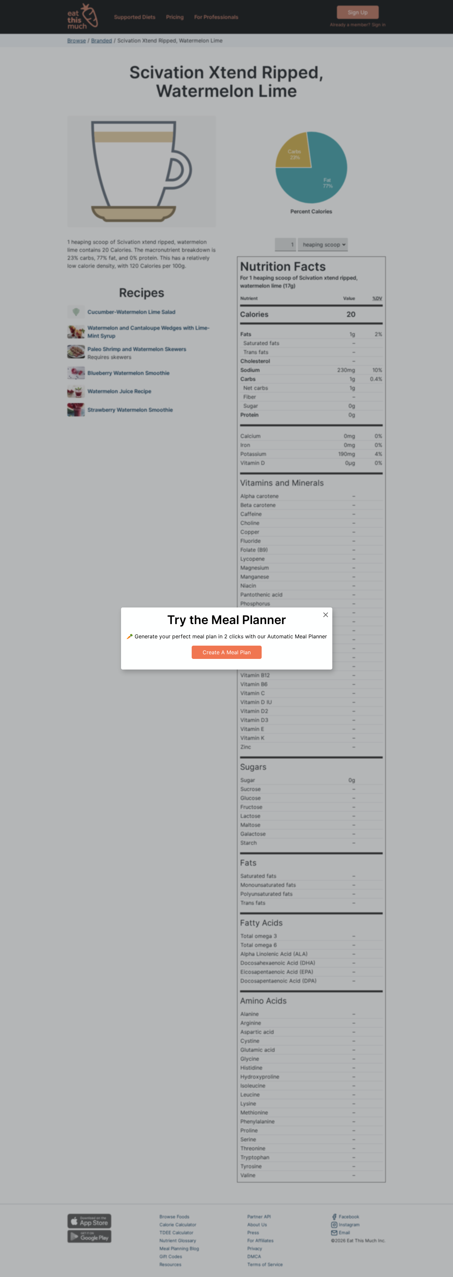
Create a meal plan (227, 652)
